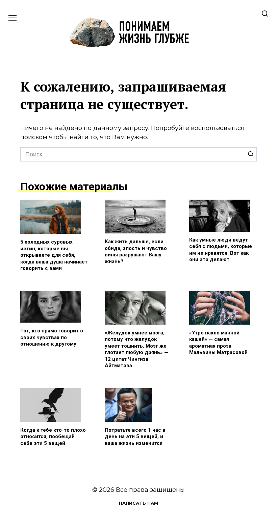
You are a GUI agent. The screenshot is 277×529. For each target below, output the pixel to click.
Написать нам (138, 503)
